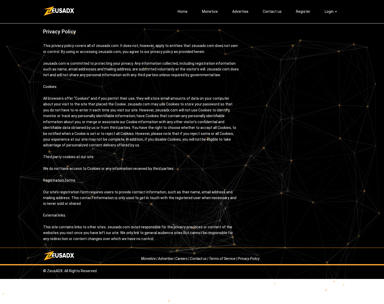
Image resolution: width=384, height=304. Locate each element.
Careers (181, 259)
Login (329, 11)
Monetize (210, 11)
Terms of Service (222, 259)
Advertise (240, 11)
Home (183, 11)
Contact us (272, 11)
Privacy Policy (248, 259)
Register (303, 11)
